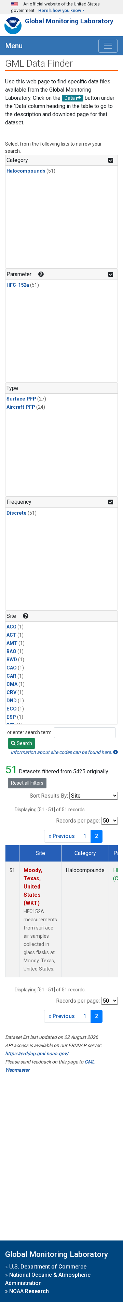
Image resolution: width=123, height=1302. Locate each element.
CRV (11, 692)
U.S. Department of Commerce (47, 1266)
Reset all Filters (27, 783)
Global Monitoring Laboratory (69, 21)
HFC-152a (17, 285)
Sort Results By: (49, 795)
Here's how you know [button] (59, 10)
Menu (14, 46)
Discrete (16, 513)
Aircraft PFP (20, 407)
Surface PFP (21, 399)
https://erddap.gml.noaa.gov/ (36, 1053)
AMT (11, 643)
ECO (11, 709)
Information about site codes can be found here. (62, 752)
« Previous (62, 836)
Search (24, 743)
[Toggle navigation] (108, 46)
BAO (11, 651)
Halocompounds (25, 171)
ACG (11, 627)
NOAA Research (29, 1291)
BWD (11, 660)
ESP (11, 717)
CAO (11, 668)
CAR (11, 676)
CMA (11, 684)
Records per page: (78, 820)
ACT (11, 635)
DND (11, 701)
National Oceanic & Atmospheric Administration (48, 1279)
